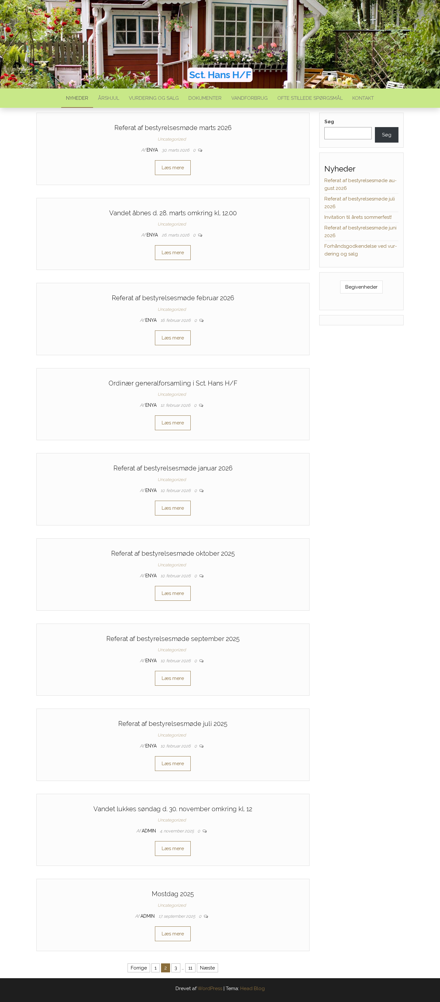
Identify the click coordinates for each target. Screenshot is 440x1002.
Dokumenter (205, 98)
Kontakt (363, 98)
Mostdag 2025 (173, 894)
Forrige (139, 968)
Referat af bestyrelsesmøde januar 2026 (173, 468)
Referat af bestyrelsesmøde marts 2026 (173, 128)
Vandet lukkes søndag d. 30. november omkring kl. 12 (172, 809)
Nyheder (77, 98)
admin (149, 830)
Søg (329, 122)
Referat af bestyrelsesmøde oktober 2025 (173, 553)
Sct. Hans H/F (220, 74)
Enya (153, 150)
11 (190, 968)
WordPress (209, 988)
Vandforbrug (249, 98)
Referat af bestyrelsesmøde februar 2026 (173, 298)
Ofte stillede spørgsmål (310, 98)
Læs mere (173, 168)
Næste (207, 968)
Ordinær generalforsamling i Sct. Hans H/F (173, 383)
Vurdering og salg (154, 98)
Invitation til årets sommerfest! (358, 217)
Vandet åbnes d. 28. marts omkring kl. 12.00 (173, 213)
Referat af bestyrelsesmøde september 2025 (173, 639)
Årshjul (108, 98)
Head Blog (252, 988)
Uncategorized (172, 139)
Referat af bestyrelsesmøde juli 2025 (172, 724)
